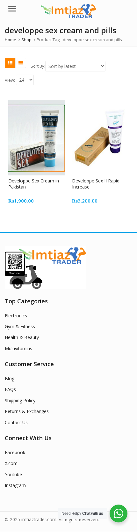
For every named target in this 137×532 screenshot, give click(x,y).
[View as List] (20, 63)
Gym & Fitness (20, 326)
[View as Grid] (10, 63)
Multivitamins (18, 348)
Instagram (15, 485)
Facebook (15, 452)
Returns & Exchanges (27, 411)
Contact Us (16, 422)
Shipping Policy (20, 400)
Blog (9, 378)
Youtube (13, 474)
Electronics (16, 316)
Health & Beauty (22, 337)
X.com (11, 463)
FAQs (10, 389)
